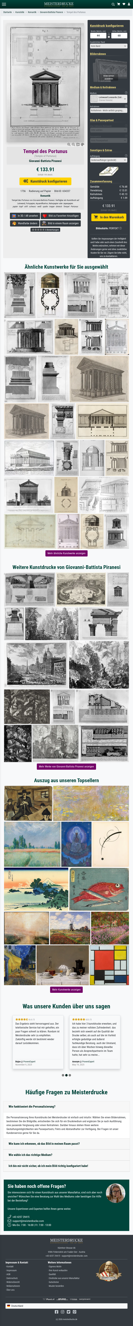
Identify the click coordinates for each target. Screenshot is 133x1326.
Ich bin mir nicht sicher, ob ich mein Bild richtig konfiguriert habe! (48, 1166)
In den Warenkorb (111, 217)
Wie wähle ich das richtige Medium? (30, 1155)
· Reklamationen (13, 1286)
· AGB (8, 1274)
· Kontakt (9, 1266)
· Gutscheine (53, 1282)
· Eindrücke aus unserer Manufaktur (63, 1278)
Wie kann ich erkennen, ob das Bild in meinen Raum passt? (44, 1144)
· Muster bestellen (56, 1286)
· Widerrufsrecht (13, 1282)
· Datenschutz (12, 1278)
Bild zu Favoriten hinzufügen (63, 215)
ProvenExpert (31, 1061)
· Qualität (52, 1274)
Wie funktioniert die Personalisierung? (32, 1106)
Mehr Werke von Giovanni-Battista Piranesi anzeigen (66, 766)
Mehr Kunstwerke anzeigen (66, 989)
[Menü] (4, 4)
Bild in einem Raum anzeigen (62, 223)
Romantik (32, 12)
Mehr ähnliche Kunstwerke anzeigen (66, 553)
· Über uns (10, 1290)
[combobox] (108, 46)
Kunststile (19, 12)
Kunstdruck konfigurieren (47, 181)
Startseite (7, 12)
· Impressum (11, 1270)
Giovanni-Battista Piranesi (51, 12)
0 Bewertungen (52, 229)
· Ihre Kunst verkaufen (57, 1270)
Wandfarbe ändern (26, 223)
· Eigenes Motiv (54, 1266)
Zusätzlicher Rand (97, 42)
